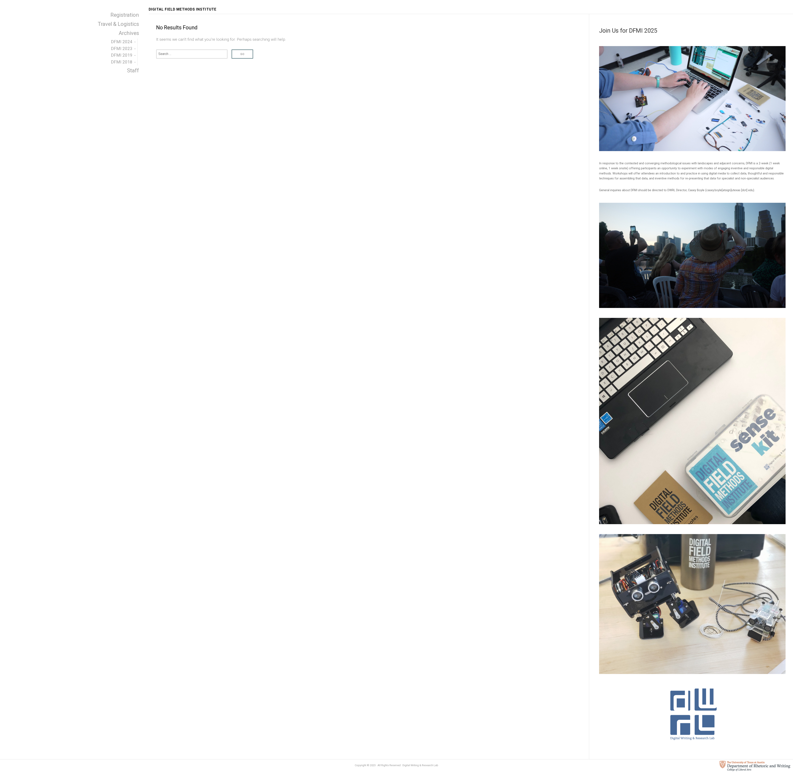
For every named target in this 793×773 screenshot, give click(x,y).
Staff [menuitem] (133, 70)
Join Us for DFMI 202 (626, 30)
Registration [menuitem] (124, 15)
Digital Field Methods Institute (182, 9)
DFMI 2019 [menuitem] (121, 55)
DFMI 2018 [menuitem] (121, 62)
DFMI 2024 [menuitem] (121, 41)
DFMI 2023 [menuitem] (121, 48)
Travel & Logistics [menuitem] (118, 24)
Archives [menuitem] (129, 33)
